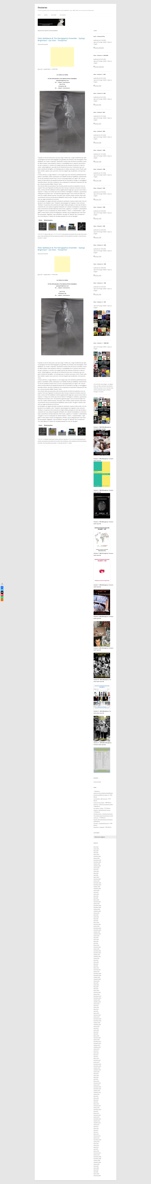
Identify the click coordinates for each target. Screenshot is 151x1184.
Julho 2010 (96, 1143)
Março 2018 (96, 1035)
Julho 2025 (96, 869)
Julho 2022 (96, 937)
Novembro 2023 (97, 907)
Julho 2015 (96, 1096)
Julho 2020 (96, 983)
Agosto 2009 (96, 1164)
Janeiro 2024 (96, 903)
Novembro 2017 (97, 1043)
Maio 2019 (96, 1009)
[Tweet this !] (2, 590)
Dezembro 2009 (97, 1156)
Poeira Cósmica (97, 782)
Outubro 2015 (97, 1090)
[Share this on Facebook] (2, 587)
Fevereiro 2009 (97, 1175)
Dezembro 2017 (97, 1041)
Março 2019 (96, 1013)
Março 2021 (96, 967)
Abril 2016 (96, 1079)
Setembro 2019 (97, 1001)
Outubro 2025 (97, 864)
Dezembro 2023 (97, 905)
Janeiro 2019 (96, 1017)
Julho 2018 (96, 1028)
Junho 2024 (96, 894)
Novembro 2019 (97, 998)
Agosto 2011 (96, 1124)
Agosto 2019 (96, 1003)
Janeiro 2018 (96, 1039)
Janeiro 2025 (96, 881)
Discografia (63, 15)
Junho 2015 (96, 1098)
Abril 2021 (96, 966)
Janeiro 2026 (96, 858)
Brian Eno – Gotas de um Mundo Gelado (103, 804)
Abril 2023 (96, 920)
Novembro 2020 (97, 975)
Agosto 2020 (96, 981)
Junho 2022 (96, 939)
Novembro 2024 (97, 884)
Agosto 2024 (96, 890)
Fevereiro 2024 (97, 901)
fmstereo (42, 7)
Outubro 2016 (97, 1068)
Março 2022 (96, 945)
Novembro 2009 (97, 1158)
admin (45, 238)
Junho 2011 (96, 1128)
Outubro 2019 (97, 1000)
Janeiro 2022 (96, 949)
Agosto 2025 (96, 867)
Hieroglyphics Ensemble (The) (70, 234)
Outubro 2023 (97, 909)
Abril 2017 (96, 1056)
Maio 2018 (96, 1032)
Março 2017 (96, 1058)
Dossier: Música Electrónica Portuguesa (103, 819)
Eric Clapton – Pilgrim (98, 808)
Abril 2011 (96, 1132)
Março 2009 (96, 1173)
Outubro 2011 (97, 1120)
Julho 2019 (96, 1005)
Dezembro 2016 (97, 1064)
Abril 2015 (96, 1102)
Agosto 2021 (96, 958)
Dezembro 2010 (97, 1139)
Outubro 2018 (97, 1022)
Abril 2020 (96, 988)
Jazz (52, 234)
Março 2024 (96, 899)
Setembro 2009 (97, 1162)
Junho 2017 (96, 1052)
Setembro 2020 (97, 979)
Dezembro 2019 (97, 996)
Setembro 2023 (97, 911)
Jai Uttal (79, 234)
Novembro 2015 (97, 1088)
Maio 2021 (96, 964)
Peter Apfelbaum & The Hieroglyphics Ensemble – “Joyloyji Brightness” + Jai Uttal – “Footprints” (61, 39)
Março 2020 (96, 990)
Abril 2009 (96, 1171)
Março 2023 (96, 922)
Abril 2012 (96, 1111)
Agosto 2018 (96, 1026)
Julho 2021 (96, 960)
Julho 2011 (96, 1126)
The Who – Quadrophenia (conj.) (101, 823)
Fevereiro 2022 (97, 947)
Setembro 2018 (97, 1024)
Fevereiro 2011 (97, 1136)
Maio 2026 (96, 850)
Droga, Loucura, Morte (99, 802)
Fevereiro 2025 (97, 879)
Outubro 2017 (97, 1045)
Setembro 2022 (97, 933)
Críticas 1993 (47, 234)
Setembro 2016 (97, 1069)
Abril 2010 (96, 1149)
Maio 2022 (96, 941)
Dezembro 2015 (97, 1086)
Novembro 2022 (97, 930)
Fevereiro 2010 (97, 1153)
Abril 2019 (96, 1011)
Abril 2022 (96, 943)
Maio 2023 (96, 918)
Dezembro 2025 (97, 860)
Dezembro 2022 (97, 928)
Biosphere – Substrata (99, 827)
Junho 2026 (96, 848)
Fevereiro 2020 (97, 992)
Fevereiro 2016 (97, 1083)
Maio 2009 (96, 1170)
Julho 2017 (96, 1051)
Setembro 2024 (97, 888)
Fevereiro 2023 (97, 924)
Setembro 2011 (97, 1122)
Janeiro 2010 (96, 1154)
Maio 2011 (96, 1130)
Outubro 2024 (97, 886)
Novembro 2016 (97, 1066)
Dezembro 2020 (97, 973)
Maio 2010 (96, 1147)
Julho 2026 (96, 847)
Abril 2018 (96, 1034)
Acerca (46, 15)
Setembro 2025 (97, 865)
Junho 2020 (96, 984)
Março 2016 (96, 1081)
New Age (66, 439)
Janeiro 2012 (96, 1117)
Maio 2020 (96, 986)
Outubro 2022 (97, 932)
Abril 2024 (96, 898)
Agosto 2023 (96, 913)
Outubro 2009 (97, 1160)
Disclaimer (53, 15)
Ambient (46, 439)
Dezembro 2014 (97, 1109)
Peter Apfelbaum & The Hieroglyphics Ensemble (52, 236)
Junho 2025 (96, 871)
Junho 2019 (96, 1007)
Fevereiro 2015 (97, 1105)
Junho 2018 (96, 1030)
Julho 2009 (96, 1166)
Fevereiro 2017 (97, 1060)
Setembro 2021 (97, 956)
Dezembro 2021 (97, 950)
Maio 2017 (96, 1054)
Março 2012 (96, 1113)
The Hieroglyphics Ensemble (71, 236)
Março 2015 (96, 1103)
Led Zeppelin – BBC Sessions (100, 799)
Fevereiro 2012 (97, 1115)
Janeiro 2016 (96, 1085)
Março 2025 (96, 877)
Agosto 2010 (96, 1141)
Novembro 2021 (97, 952)
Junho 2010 (96, 1145)
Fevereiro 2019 (97, 1015)
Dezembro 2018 (97, 1018)
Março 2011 (96, 1134)
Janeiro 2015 (96, 1107)
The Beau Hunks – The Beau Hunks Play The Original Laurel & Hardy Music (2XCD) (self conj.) (103, 815)
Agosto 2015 (96, 1094)
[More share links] (2, 600)
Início (39, 15)
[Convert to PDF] (2, 595)
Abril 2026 (96, 852)
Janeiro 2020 (96, 994)
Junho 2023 (96, 916)
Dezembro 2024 (97, 882)
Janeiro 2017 (96, 1062)
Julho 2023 (96, 915)
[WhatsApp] (2, 597)
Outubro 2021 (97, 954)
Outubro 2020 (97, 977)
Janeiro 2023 (96, 926)
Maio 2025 (96, 873)
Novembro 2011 (97, 1119)
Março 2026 (96, 854)
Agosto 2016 (96, 1071)
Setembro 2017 (97, 1047)
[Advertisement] (62, 57)
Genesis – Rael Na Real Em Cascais (102, 810)
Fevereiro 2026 (97, 856)
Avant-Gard (51, 439)
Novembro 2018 (97, 1020)
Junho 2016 (96, 1075)
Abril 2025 (96, 875)
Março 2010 (96, 1151)
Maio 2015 (96, 1100)
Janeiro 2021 (96, 971)
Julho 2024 (96, 892)
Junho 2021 (96, 962)
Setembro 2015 (97, 1092)
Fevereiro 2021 (97, 969)
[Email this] (2, 592)
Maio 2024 (96, 896)
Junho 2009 (96, 1168)
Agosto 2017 (96, 1049)
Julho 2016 (96, 1073)
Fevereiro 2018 (97, 1037)
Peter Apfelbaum (64, 441)
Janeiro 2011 (96, 1137)
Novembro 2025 (97, 862)
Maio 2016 (96, 1077)
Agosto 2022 (96, 935)
